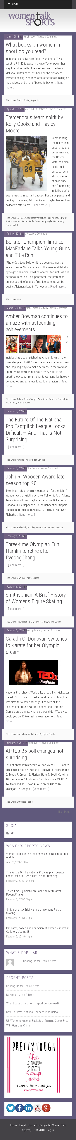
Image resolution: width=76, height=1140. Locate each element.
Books (20, 100)
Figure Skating (23, 621)
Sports (27, 399)
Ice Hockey (21, 218)
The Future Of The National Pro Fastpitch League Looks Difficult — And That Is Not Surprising (35, 429)
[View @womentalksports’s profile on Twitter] (12, 833)
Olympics (35, 100)
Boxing (27, 100)
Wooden (59, 527)
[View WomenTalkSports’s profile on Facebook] (7, 833)
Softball (41, 460)
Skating (44, 621)
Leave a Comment (47, 36)
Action (20, 399)
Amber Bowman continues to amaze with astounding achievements (37, 323)
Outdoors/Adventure (36, 218)
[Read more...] (42, 205)
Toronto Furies (23, 402)
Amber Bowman (50, 399)
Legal (22, 1125)
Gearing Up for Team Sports (39, 961)
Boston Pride (28, 221)
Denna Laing (40, 221)
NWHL (15, 225)
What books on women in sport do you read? (33, 47)
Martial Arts (33, 734)
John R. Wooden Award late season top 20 (35, 479)
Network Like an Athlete (20, 995)
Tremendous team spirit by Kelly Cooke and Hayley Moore (34, 124)
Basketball (21, 527)
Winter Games (33, 578)
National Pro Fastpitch (27, 460)
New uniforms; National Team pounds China (32, 1012)
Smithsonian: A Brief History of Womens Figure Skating (36, 597)
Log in (50, 1130)
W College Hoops (35, 527)
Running (50, 218)
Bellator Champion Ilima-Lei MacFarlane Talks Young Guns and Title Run (38, 248)
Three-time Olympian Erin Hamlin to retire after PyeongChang (32, 551)
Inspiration (22, 734)
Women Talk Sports (31, 18)
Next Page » (65, 811)
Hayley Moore (53, 221)
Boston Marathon (13, 221)
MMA (19, 299)
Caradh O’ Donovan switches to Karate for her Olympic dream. (36, 645)
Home (13, 1125)
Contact (32, 1125)
